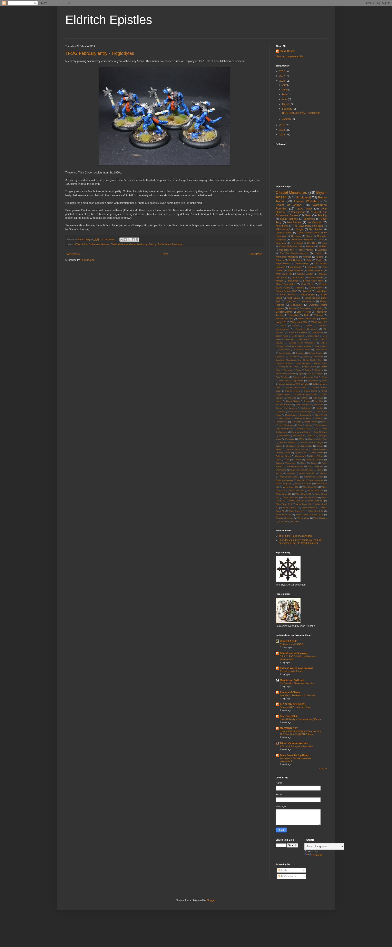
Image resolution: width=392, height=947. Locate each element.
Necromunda (282, 422)
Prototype (289, 439)
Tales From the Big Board (294, 755)
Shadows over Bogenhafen (299, 446)
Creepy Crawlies (315, 353)
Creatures (300, 353)
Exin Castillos (282, 377)
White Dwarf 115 (296, 490)
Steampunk (300, 456)
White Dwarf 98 (283, 514)
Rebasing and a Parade (291, 671)
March (286, 104)
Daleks (306, 356)
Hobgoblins (321, 291)
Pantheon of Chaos (300, 432)
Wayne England (283, 483)
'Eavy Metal (304, 208)
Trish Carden (164, 244)
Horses (279, 401)
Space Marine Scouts (297, 449)
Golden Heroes (292, 391)
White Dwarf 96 (315, 270)
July (284, 84)
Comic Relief (321, 349)
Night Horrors (311, 422)
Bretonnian (289, 339)
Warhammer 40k (284, 318)
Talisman (297, 459)
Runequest (281, 243)
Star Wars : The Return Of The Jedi (297, 695)
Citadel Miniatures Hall (290, 246)
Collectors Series (302, 349)
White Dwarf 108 (290, 487)
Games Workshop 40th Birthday (294, 384)
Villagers (291, 473)
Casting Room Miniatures (302, 343)
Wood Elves (303, 518)
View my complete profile (289, 56)
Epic (301, 374)
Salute (279, 446)
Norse (324, 422)
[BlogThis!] (125, 240)
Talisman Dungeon (314, 459)
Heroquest (296, 236)
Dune (298, 370)
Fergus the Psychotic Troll (305, 377)
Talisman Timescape (285, 463)
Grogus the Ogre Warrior (305, 394)
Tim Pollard (297, 243)
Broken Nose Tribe (313, 280)
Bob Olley (312, 243)
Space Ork (300, 453)
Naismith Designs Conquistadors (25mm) (300, 719)
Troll (309, 466)
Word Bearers (320, 518)
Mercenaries (296, 267)
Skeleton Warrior (284, 312)
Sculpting (318, 308)
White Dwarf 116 (316, 490)
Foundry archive (284, 232)
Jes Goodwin (314, 222)
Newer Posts (73, 254)
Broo (324, 243)
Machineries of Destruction (298, 415)
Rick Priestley (306, 250)
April (285, 99)
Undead (318, 253)
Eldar (309, 260)
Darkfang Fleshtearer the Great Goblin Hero (299, 360)
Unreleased (303, 197)
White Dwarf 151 (316, 501)
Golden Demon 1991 (296, 387)
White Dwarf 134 (290, 497)
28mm (296, 325)
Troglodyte (177, 244)
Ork (316, 429)
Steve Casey (287, 51)
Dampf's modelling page (294, 653)
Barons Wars (282, 336)
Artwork (279, 280)
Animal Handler (315, 277)
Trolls (306, 315)
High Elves (318, 398)
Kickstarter (306, 408)
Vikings (279, 473)
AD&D (309, 325)
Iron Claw (318, 401)
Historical (306, 291)
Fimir (324, 377)
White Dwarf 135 (298, 322)
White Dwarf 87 (290, 508)
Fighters (300, 287)
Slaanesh (322, 250)
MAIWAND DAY (289, 728)
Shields (319, 446)
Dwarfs (308, 370)
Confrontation (285, 353)
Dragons (288, 370)
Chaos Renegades (285, 284)
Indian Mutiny (308, 294)
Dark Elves (307, 284)
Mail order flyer (286, 250)
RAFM (301, 439)
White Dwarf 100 (307, 318)
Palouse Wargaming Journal (296, 668)
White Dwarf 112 (310, 487)
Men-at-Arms (308, 301)
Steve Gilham (316, 456)
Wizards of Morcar (284, 518)
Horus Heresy (287, 294)
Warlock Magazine (284, 480)
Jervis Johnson (303, 404)
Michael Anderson (303, 418)
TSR (287, 459)
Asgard (319, 257)
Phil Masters (298, 435)
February (287, 108)
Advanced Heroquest (306, 329)
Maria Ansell (321, 415)
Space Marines (289, 218)
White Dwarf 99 (284, 274)
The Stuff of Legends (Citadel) (295, 536)
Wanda (323, 473)
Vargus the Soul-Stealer (301, 470)
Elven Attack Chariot (285, 374)
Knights (319, 408)
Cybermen (280, 356)
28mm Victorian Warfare (294, 743)
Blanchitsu (293, 280)
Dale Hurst (294, 356)
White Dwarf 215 (284, 504)
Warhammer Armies (289, 477)
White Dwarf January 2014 (309, 514)
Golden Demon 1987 (286, 291)
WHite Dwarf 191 (307, 473)
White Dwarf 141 (296, 501)
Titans (314, 463)
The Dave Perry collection (308, 225)
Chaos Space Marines (300, 346)
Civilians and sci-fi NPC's (292, 644)
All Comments (288, 876)
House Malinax (293, 401)
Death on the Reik (288, 367)
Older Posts (255, 254)
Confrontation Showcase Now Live (297, 683)
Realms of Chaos (290, 692)
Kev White (319, 404)
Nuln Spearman (286, 425)
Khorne (309, 236)
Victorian (318, 315)
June (285, 89)
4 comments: (108, 239)
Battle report (298, 336)
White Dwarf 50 (303, 504)
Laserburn (280, 411)
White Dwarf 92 (296, 511)
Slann (308, 215)
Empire (319, 260)
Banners (280, 260)
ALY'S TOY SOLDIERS (292, 704)
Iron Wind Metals (284, 404)
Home (165, 254)
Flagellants (312, 380)
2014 (282, 129)
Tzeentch (319, 466)
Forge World (282, 263)
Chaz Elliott (284, 349)
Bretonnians (303, 339)
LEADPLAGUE (288, 641)
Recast (292, 308)
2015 (282, 125)
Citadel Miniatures (119, 244)
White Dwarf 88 (309, 508)
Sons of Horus (303, 312)
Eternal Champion (314, 374)
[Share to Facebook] (133, 240)
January (287, 119)
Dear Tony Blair (289, 716)
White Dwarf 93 (295, 270)
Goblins (323, 246)
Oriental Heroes (303, 429)
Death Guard (320, 363)
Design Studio (309, 367)
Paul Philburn (320, 432)
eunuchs (283, 521)
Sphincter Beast (283, 456)
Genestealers (301, 263)
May (284, 94)
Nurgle (299, 229)
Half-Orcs (291, 398)
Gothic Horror (310, 391)
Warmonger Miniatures (287, 257)
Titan (303, 463)
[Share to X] (129, 240)
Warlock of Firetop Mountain (310, 480)
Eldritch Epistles (108, 20)
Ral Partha (315, 229)
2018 (282, 71)
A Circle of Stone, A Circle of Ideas (296, 746)
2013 (282, 134)
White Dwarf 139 (310, 497)
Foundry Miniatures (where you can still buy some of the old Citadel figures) (300, 541)
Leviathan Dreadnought (300, 411)
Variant (320, 470)
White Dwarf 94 (315, 511)
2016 (282, 80)
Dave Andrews (303, 363)
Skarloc (279, 449)
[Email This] (121, 240)
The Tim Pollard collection (294, 253)
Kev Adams (282, 225)
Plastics (311, 435)
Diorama (310, 246)
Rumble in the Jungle (312, 442)
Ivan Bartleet (294, 222)
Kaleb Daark (293, 298)
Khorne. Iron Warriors (286, 408)
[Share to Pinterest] (137, 240)
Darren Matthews (284, 363)
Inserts (307, 401)
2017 (282, 75)
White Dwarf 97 (319, 322)
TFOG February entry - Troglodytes (99, 53)
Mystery (319, 418)
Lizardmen (291, 301)
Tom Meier (311, 267)
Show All (323, 769)
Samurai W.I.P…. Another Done (295, 707)
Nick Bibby (296, 422)
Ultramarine (281, 470)
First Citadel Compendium (291, 380)
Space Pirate (316, 453)
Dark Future (318, 356)
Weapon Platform (303, 483)
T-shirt (278, 459)
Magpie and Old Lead (292, 680)
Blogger (211, 900)
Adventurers (298, 277)
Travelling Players (295, 466)
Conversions (298, 212)
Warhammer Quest (313, 477)
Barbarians (318, 332)
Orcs (320, 239)
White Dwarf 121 (303, 494)
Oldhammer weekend (302, 239)
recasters (295, 521)
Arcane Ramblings (298, 332)
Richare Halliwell (287, 442)
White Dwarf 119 (283, 494)
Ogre (300, 425)
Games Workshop (138, 244)
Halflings (304, 398)
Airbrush (307, 257)
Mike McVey (283, 229)
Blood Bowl (313, 336)
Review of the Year (317, 439)
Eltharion (319, 370)
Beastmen (309, 218)
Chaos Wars (321, 346)
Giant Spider (316, 287)
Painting (152, 244)
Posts (283, 870)
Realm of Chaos (288, 204)
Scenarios (305, 308)
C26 (315, 339)
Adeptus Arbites (305, 274)
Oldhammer (296, 305)
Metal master (285, 418)
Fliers (324, 380)
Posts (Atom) (87, 260)
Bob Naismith (295, 260)
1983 (283, 325)
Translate (318, 855)
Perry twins (284, 435)
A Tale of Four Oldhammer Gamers (92, 244)
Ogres (309, 425)
